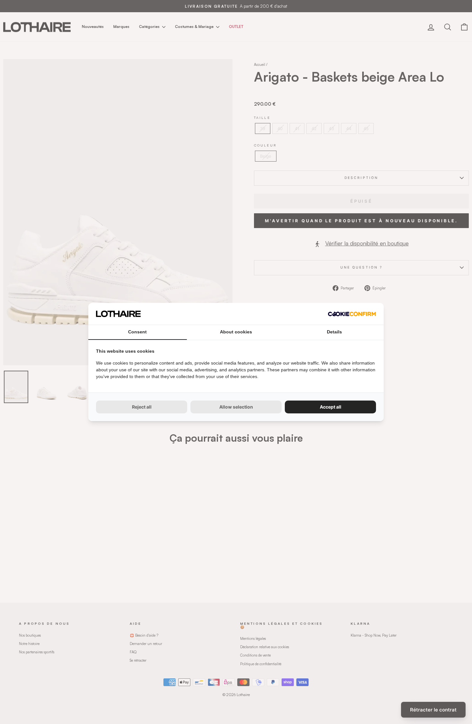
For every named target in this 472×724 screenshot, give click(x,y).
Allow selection (236, 407)
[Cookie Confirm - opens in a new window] (352, 314)
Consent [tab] (137, 331)
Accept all (330, 407)
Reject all (142, 407)
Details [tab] (334, 331)
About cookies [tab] (236, 331)
